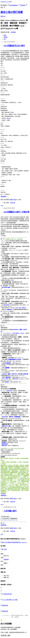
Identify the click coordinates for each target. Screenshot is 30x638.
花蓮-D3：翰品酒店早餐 (20, 484)
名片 (5, 39)
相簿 (5, 35)
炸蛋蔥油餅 (17, 416)
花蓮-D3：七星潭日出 (17, 483)
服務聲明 (17, 617)
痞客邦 (12, 199)
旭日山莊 (9, 118)
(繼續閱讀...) (4, 196)
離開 (9, 635)
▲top (2, 205)
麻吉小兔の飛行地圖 (12, 12)
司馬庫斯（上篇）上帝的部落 (9, 490)
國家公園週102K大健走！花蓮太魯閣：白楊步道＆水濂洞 (14, 465)
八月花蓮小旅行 (10, 511)
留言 (15, 199)
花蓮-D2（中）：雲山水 (8, 481)
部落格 (5, 37)
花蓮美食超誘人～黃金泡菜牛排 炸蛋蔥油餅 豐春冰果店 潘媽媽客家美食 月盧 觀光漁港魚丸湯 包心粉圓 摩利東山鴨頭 (15, 473)
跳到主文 (3, 16)
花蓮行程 (12, 202)
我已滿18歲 (3, 635)
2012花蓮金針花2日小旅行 (14, 46)
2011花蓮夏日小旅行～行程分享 (16, 212)
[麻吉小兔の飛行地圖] (1, 587)
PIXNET (7, 615)
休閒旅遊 (13, 32)
